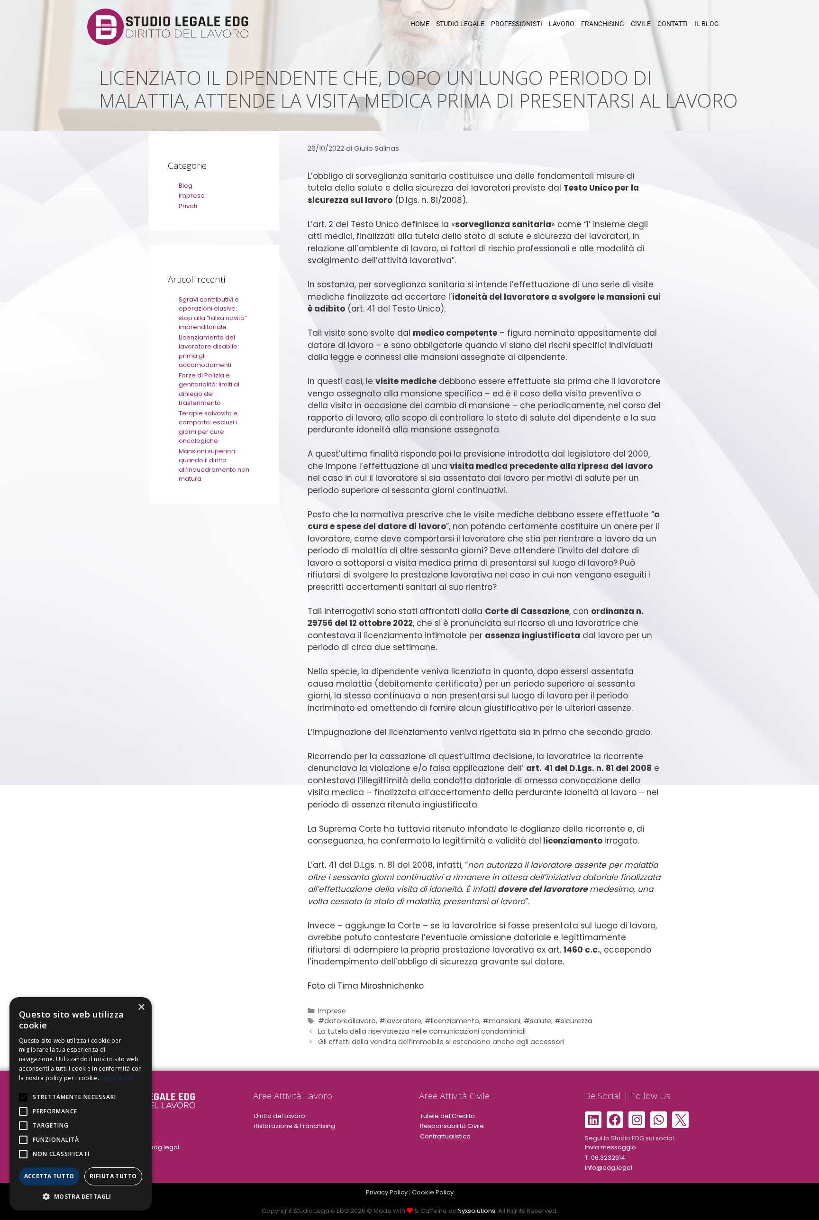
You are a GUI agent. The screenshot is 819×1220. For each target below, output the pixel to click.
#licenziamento (452, 1021)
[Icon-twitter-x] (680, 1119)
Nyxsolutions (476, 1210)
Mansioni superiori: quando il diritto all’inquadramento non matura (214, 465)
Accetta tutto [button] (49, 1176)
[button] (80, 1196)
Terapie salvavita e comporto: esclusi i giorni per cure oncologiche (208, 427)
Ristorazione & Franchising (294, 1125)
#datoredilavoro (347, 1021)
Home (419, 24)
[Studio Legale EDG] (167, 26)
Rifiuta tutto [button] (113, 1176)
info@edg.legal (155, 1147)
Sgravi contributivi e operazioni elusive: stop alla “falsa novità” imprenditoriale (213, 313)
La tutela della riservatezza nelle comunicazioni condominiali (422, 1031)
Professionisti (516, 24)
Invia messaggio (610, 1147)
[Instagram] (636, 1119)
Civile (641, 24)
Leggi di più (116, 1078)
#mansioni (501, 1021)
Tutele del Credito (447, 1115)
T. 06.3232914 (605, 1157)
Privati (188, 206)
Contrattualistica (445, 1136)
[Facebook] (615, 1119)
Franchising (602, 24)
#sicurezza (573, 1021)
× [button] (141, 1007)
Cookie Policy (433, 1192)
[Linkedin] (593, 1119)
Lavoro (561, 24)
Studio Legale (460, 24)
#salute (537, 1021)
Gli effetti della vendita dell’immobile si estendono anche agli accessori (442, 1041)
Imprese (332, 1011)
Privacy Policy (387, 1192)
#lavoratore (400, 1021)
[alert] (80, 1104)
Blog (185, 185)
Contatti (672, 24)
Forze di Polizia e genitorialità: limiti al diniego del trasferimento (209, 389)
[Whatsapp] (658, 1119)
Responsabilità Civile (452, 1125)
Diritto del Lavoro (279, 1115)
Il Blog (706, 24)
